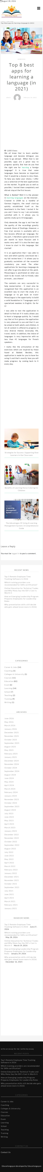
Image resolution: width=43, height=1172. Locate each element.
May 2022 (9, 859)
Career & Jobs (10, 667)
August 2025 (10, 747)
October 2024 (10, 768)
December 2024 (11, 761)
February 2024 (11, 792)
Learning (21, 59)
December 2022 (11, 834)
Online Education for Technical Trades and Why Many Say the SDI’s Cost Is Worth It (21, 590)
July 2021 (8, 891)
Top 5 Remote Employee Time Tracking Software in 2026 (17, 577)
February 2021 (11, 905)
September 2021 (11, 887)
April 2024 (9, 785)
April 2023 (9, 824)
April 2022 (9, 863)
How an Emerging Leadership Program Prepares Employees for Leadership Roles (21, 598)
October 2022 (10, 841)
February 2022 (11, 870)
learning (25, 167)
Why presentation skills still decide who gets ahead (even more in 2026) (20, 605)
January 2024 (10, 796)
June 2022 (9, 856)
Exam (6, 685)
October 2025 (10, 740)
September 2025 (11, 743)
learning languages (15, 198)
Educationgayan (34, 1166)
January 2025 (10, 757)
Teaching (8, 695)
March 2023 (9, 827)
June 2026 (9, 718)
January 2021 (10, 908)
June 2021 (9, 894)
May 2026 (9, 722)
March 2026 (9, 725)
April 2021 (9, 898)
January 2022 (10, 873)
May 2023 (9, 820)
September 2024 (11, 771)
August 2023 (10, 810)
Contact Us (6, 1152)
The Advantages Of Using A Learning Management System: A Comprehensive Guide (21, 525)
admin (8, 97)
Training (8, 699)
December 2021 (11, 877)
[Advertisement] (21, 125)
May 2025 (9, 750)
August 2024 (10, 775)
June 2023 (9, 817)
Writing (7, 702)
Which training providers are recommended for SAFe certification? (20, 583)
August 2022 (10, 849)
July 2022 (8, 852)
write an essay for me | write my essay (17, 1049)
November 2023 (11, 799)
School (7, 692)
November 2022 (11, 838)
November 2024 (11, 764)
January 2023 (10, 831)
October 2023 (10, 803)
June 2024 (9, 778)
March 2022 (9, 866)
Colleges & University (14, 674)
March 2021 (9, 901)
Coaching (8, 671)
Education (8, 681)
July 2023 (8, 813)
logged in (15, 553)
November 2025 (11, 736)
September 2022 (11, 845)
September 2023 (11, 806)
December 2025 (11, 732)
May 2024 (9, 782)
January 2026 (10, 729)
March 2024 (9, 789)
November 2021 (11, 880)
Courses (8, 678)
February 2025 (11, 754)
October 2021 (10, 884)
